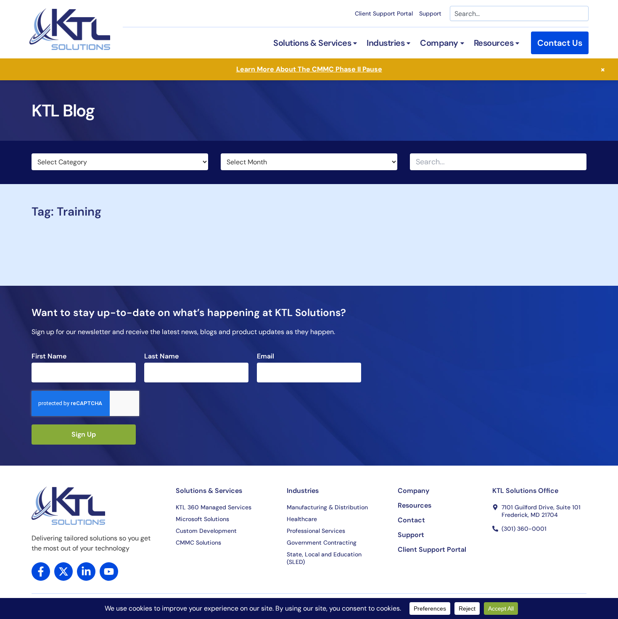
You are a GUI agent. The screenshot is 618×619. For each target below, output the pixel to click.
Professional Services (316, 531)
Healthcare (302, 519)
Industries (303, 490)
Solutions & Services (209, 490)
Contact (411, 520)
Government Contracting (322, 542)
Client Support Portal (384, 13)
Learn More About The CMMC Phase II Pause (309, 69)
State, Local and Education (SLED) (324, 558)
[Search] (579, 161)
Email (265, 356)
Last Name (161, 356)
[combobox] (519, 13)
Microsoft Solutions (202, 519)
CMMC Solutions (198, 542)
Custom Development (206, 531)
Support (430, 13)
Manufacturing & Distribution (327, 507)
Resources (414, 505)
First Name (49, 356)
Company (413, 491)
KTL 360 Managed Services (213, 507)
